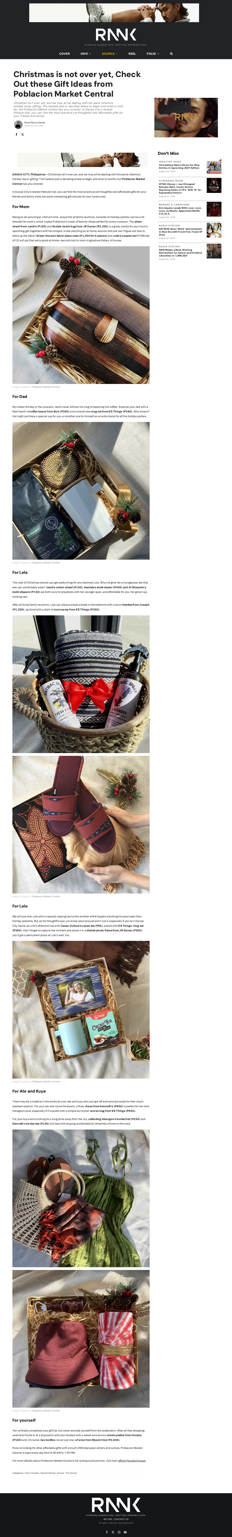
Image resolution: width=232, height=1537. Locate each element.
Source (60, 1473)
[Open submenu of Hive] (89, 53)
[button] (171, 53)
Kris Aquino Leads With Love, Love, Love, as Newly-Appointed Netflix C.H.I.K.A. (180, 210)
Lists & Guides (32, 1473)
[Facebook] (16, 134)
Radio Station (169, 225)
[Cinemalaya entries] (214, 160)
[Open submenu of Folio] (157, 53)
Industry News (170, 161)
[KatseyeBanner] (214, 224)
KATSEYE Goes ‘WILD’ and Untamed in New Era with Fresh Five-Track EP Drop (180, 231)
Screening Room (171, 180)
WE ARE (107, 1519)
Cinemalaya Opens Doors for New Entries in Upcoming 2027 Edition (179, 166)
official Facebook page (132, 1460)
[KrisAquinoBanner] (214, 203)
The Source (71, 1473)
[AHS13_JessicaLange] (214, 179)
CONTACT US (121, 1519)
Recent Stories (48, 1473)
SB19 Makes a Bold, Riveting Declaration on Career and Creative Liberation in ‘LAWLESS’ (180, 252)
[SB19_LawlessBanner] (214, 245)
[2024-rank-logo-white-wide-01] (116, 28)
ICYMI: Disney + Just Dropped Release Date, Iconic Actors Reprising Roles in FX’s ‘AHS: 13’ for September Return (180, 188)
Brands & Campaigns (174, 204)
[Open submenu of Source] (116, 53)
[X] (23, 134)
